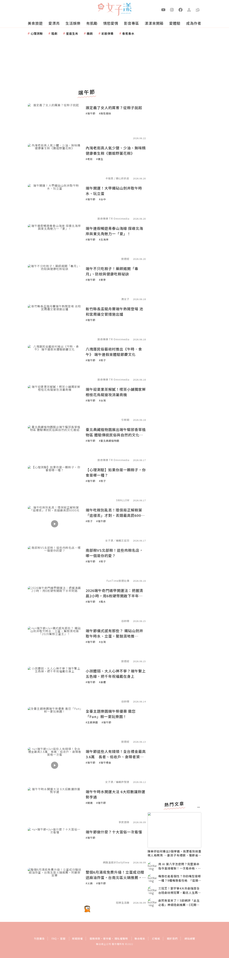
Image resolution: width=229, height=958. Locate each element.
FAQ (54, 938)
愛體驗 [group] (175, 23)
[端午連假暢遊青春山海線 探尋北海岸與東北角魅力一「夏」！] (54, 242)
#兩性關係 (105, 113)
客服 (62, 938)
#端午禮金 (105, 762)
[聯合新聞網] (101, 8)
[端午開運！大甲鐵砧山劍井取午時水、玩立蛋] (54, 202)
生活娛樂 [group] (73, 23)
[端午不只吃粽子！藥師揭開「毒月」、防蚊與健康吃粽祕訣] (54, 282)
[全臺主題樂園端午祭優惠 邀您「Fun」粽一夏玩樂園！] (54, 725)
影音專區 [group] (131, 23)
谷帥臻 (125, 621)
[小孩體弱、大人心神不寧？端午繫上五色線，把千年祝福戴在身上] (54, 685)
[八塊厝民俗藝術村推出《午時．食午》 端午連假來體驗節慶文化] (54, 363)
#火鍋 (89, 883)
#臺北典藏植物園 (109, 440)
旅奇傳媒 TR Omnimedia (113, 218)
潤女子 (125, 299)
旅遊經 (125, 259)
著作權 (107, 938)
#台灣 (102, 400)
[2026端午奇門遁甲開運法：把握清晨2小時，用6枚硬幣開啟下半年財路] (54, 604)
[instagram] (172, 9)
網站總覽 (189, 938)
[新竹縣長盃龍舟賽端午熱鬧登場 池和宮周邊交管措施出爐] (54, 322)
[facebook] (180, 9)
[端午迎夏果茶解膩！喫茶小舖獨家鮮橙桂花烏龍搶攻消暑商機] (54, 403)
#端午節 (90, 113)
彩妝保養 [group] (107, 33)
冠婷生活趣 (122, 902)
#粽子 (102, 360)
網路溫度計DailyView (116, 862)
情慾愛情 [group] (110, 23)
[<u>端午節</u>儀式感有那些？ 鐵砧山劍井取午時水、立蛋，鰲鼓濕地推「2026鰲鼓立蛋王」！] (54, 644)
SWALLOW (122, 500)
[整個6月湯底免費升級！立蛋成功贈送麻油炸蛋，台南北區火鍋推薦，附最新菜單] (54, 886)
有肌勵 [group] (92, 23)
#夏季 (102, 279)
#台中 (102, 199)
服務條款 (95, 938)
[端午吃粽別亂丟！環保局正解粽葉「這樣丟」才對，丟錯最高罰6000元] (54, 524)
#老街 (89, 159)
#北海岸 (104, 239)
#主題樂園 (92, 722)
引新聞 (125, 420)
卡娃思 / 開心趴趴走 (117, 178)
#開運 (89, 803)
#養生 (99, 159)
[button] (197, 9)
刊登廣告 (39, 938)
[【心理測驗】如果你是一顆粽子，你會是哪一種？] (54, 483)
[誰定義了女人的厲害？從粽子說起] (54, 121)
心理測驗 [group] (37, 33)
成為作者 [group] (193, 23)
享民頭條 (124, 822)
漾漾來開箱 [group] (154, 23)
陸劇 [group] (54, 33)
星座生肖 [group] (72, 33)
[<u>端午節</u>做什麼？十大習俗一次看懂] (54, 846)
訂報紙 (156, 938)
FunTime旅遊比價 (117, 580)
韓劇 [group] (90, 33)
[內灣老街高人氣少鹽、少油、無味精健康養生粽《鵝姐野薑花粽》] (54, 162)
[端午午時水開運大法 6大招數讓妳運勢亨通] (54, 805)
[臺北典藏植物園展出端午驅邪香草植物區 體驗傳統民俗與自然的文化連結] (54, 443)
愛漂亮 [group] (54, 23)
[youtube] (163, 9)
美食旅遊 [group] (35, 23)
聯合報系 (140, 938)
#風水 (102, 601)
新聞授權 (77, 938)
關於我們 (172, 938)
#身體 (102, 682)
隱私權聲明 (121, 938)
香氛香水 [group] (128, 33)
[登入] (189, 9)
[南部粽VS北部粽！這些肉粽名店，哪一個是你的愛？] (54, 564)
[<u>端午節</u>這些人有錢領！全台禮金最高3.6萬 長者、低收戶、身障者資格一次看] (54, 765)
